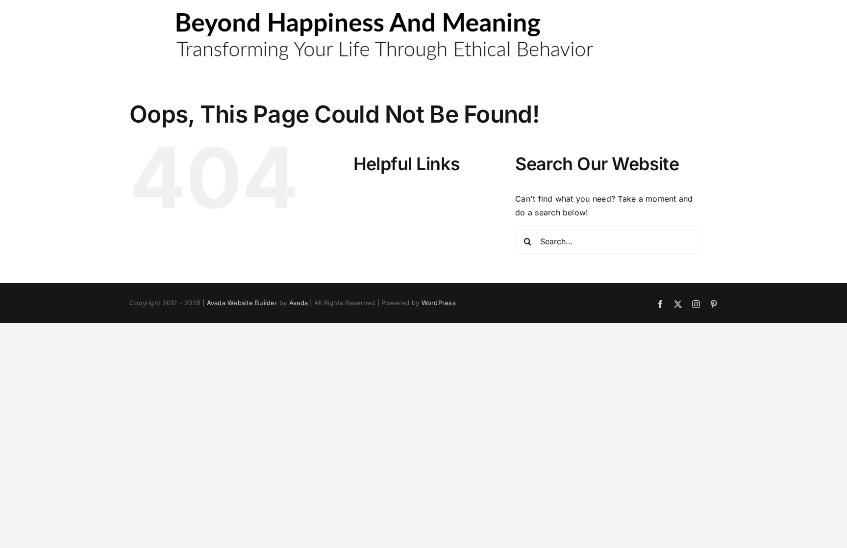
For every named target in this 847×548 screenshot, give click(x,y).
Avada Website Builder (242, 303)
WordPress (439, 303)
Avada (298, 303)
